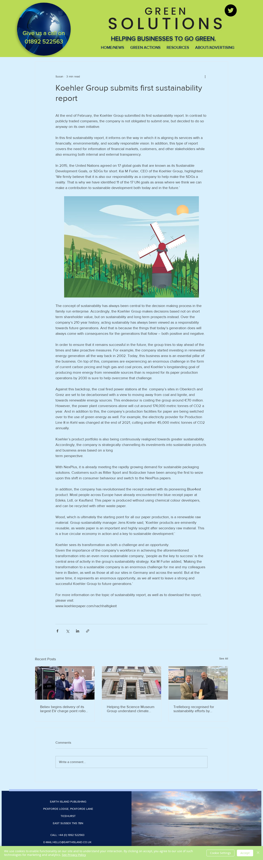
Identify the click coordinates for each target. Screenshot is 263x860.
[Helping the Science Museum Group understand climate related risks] (131, 683)
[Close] (258, 853)
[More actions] (205, 76)
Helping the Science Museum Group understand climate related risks (131, 709)
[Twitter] (231, 10)
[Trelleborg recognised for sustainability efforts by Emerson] (198, 683)
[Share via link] (88, 631)
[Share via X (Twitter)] (67, 631)
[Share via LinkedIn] (78, 631)
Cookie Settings (220, 853)
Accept (245, 853)
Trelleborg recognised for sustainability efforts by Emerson (193, 709)
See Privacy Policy (74, 855)
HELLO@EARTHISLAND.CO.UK (72, 842)
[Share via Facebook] (57, 631)
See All (223, 658)
